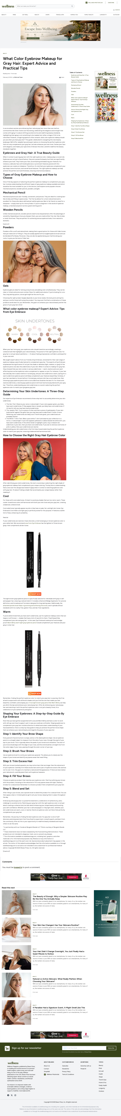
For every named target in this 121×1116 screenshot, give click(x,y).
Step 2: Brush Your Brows (78, 129)
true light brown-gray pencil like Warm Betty (45, 703)
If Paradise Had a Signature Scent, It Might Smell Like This (59, 1007)
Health (37, 14)
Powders (73, 91)
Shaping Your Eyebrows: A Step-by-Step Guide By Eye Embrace (80, 121)
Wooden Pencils (75, 88)
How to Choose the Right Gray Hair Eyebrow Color (79, 110)
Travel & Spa (60, 14)
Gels (72, 94)
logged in (18, 867)
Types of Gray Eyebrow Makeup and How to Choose (80, 81)
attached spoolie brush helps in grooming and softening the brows (25, 605)
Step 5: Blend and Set (77, 138)
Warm (72, 117)
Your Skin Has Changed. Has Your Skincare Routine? (56, 925)
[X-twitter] (12, 1095)
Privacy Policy (88, 1052)
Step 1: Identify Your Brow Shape (80, 126)
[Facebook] (8, 1095)
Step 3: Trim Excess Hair (77, 132)
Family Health (88, 14)
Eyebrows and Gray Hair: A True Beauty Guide (79, 76)
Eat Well (25, 14)
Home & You (74, 14)
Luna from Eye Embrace (33, 523)
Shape (47, 14)
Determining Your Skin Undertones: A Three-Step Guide (80, 105)
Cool (72, 114)
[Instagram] (15, 1095)
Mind (14, 14)
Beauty (4, 14)
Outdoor (116, 14)
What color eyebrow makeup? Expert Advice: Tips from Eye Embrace (79, 99)
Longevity (103, 14)
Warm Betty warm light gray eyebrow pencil (22, 623)
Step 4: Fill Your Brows (77, 135)
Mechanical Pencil (76, 85)
